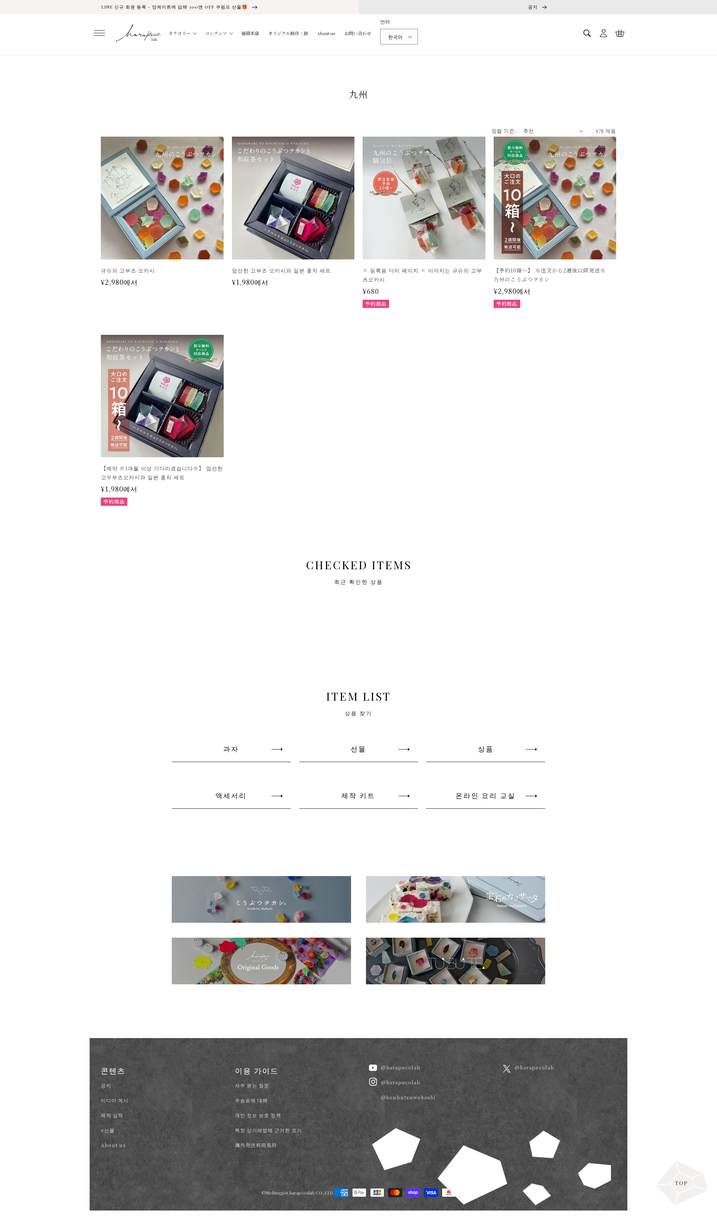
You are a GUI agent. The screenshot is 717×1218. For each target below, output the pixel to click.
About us (326, 33)
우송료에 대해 (251, 1100)
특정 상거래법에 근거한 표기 (268, 1130)
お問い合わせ (357, 33)
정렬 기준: (503, 130)
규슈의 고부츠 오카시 (128, 270)
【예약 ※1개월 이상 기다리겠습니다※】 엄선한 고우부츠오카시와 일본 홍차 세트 (162, 472)
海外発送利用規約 (256, 1145)
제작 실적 (112, 1115)
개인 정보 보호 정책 (258, 1115)
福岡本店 (250, 33)
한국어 (395, 37)
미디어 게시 (114, 1100)
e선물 (108, 1130)
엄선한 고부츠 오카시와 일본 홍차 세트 (281, 270)
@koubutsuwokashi (408, 1097)
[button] (99, 33)
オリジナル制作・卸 (288, 33)
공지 (106, 1085)
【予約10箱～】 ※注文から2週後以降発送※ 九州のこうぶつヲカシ (552, 275)
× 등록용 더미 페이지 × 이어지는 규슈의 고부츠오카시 (422, 275)
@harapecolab (400, 1067)
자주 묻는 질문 (252, 1085)
